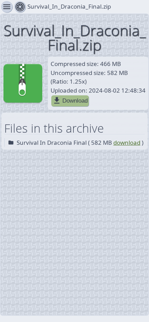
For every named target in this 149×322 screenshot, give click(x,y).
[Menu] (20, 6)
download (126, 142)
